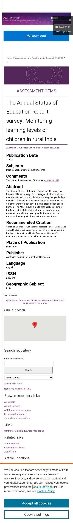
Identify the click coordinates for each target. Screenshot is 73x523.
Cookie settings (43, 487)
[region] (36, 493)
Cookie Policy (46, 491)
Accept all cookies (36, 503)
